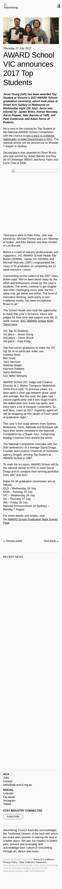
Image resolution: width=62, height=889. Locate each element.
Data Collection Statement (32, 862)
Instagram (9, 800)
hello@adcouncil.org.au (17, 784)
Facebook (9, 797)
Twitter (7, 804)
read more (14, 616)
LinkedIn (8, 793)
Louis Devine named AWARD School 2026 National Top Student (23, 739)
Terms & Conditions (43, 859)
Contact (8, 781)
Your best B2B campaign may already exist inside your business (30, 672)
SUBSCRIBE (13, 816)
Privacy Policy (10, 862)
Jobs (6, 777)
